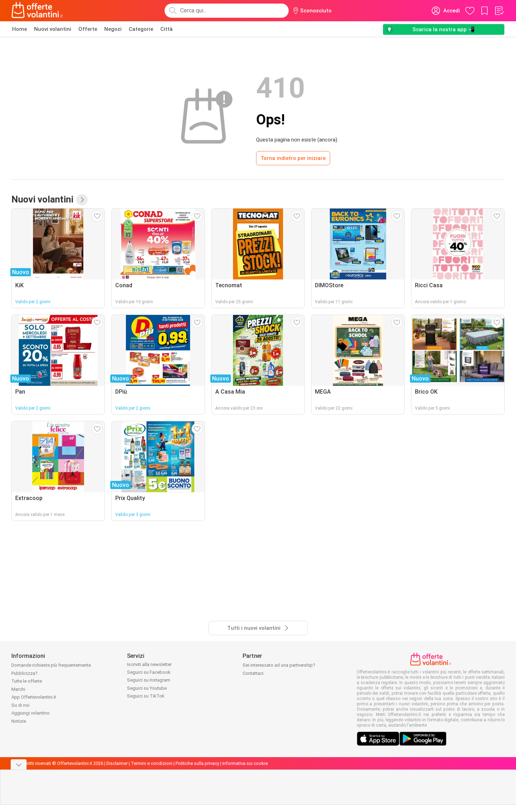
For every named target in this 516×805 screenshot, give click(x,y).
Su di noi (20, 705)
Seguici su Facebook (149, 672)
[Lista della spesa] (499, 10)
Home (19, 29)
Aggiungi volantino (30, 713)
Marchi (18, 689)
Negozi (113, 29)
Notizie (18, 721)
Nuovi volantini (52, 29)
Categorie (141, 29)
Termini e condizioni (151, 763)
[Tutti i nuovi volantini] (82, 199)
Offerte (87, 29)
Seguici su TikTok (146, 696)
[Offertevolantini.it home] (37, 11)
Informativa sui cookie (245, 763)
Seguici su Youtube (147, 688)
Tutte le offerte (26, 681)
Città (166, 29)
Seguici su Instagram (148, 680)
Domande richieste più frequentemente (51, 665)
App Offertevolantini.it (33, 697)
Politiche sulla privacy (197, 763)
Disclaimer (117, 763)
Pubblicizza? (24, 673)
